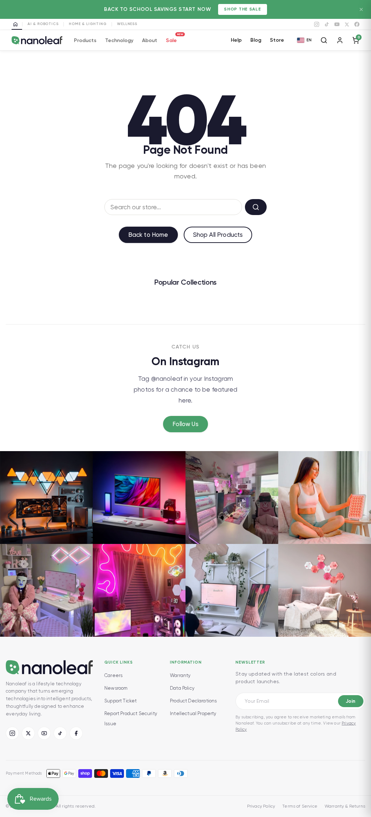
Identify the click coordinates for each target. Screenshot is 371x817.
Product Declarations (193, 700)
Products (85, 40)
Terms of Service (299, 806)
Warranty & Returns (345, 806)
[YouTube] (336, 24)
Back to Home (148, 234)
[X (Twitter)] (28, 733)
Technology (119, 40)
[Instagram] (316, 24)
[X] (347, 24)
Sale (171, 39)
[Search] (324, 40)
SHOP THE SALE (242, 9)
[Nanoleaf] (37, 40)
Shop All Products (218, 234)
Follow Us (185, 424)
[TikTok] (326, 24)
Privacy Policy (261, 806)
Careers (113, 675)
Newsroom (116, 688)
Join (350, 701)
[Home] (17, 24)
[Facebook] (356, 24)
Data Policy (182, 688)
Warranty (180, 675)
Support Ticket (120, 700)
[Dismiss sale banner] (361, 9)
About (149, 40)
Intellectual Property (193, 713)
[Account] (339, 40)
